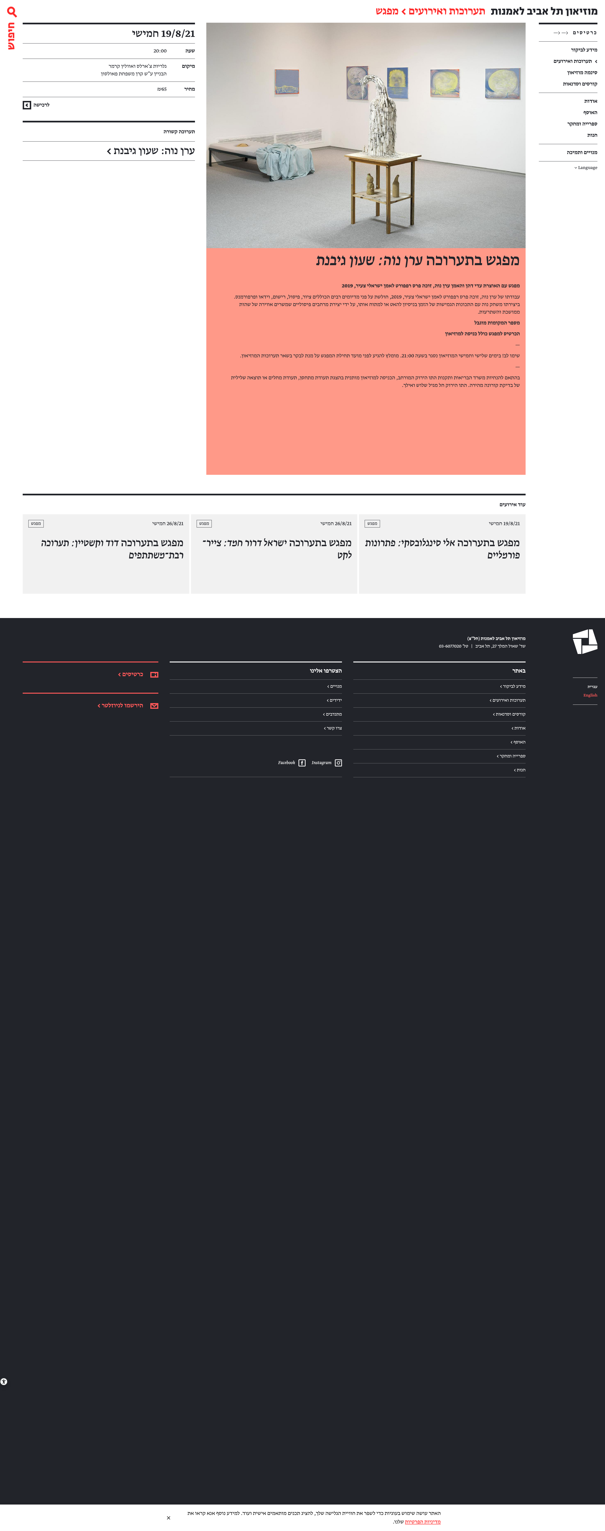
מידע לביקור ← (513, 686)
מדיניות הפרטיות (423, 1522)
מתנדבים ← (332, 714)
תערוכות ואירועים (447, 11)
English (590, 695)
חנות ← (520, 770)
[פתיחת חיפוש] (11, 26)
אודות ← (518, 728)
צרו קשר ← (333, 728)
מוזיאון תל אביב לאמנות (544, 11)
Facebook (286, 763)
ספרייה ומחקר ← (511, 756)
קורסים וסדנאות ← (509, 714)
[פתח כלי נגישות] (4, 1381)
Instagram (321, 763)
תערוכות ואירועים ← (507, 700)
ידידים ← (334, 700)
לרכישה (41, 105)
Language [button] (585, 168)
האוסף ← (518, 742)
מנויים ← (334, 686)
